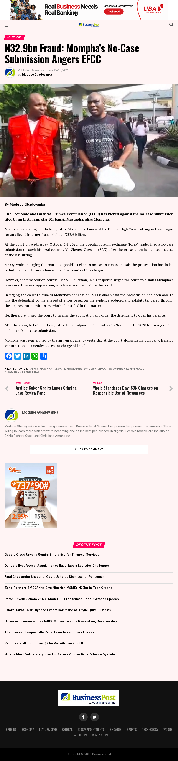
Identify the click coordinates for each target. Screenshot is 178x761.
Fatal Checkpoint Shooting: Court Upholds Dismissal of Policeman (55, 577)
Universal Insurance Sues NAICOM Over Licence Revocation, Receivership (61, 621)
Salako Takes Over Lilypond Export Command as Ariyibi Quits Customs (58, 610)
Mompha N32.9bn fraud (127, 368)
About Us (80, 735)
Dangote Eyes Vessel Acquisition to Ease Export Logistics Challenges (57, 566)
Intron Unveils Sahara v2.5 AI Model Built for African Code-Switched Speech (62, 599)
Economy (28, 729)
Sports (132, 729)
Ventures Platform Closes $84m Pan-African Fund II (44, 643)
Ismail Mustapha (69, 368)
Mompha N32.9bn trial (23, 372)
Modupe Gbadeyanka (37, 74)
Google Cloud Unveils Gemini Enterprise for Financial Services (52, 554)
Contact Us (100, 735)
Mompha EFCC (96, 368)
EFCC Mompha (42, 368)
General (67, 729)
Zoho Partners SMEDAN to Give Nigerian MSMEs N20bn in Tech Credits (58, 588)
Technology (150, 729)
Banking (11, 729)
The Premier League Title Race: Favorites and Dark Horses (49, 632)
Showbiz (115, 729)
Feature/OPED (48, 729)
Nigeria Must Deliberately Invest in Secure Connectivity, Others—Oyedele (60, 654)
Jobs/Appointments (91, 729)
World (167, 729)
